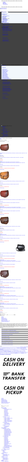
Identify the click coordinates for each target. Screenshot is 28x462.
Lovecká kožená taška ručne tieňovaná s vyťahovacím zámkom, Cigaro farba (9, 165)
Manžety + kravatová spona (7, 421)
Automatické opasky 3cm (7, 430)
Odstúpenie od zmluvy (4, 400)
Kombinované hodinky (6, 135)
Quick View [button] (1, 155)
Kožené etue (6, 437)
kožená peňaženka (9, 349)
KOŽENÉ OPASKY (5, 80)
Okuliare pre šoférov (5, 131)
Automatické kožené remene (8, 432)
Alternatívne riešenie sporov (5, 321)
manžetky (12, 351)
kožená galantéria (5, 349)
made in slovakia (7, 351)
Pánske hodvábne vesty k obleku (5, 338)
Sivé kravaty (5, 410)
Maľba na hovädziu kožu (6, 447)
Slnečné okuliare (5, 130)
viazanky (22, 353)
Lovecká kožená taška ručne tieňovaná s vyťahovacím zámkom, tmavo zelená (9, 238)
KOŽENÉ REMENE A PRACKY (6, 86)
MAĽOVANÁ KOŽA (5, 93)
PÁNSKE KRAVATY (4, 14)
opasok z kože (7, 352)
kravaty (2, 350)
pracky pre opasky (24, 352)
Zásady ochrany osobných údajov (5, 402)
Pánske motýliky (5, 422)
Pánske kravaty (5, 408)
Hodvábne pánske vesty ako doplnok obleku (7, 334)
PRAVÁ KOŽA (4, 67)
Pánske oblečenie (3, 126)
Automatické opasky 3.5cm (7, 431)
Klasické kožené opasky (7, 429)
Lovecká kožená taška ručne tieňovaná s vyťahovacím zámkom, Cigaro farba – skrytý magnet (11, 157)
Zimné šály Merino (5, 129)
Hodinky (2, 133)
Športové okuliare (5, 455)
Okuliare (2, 453)
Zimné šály (4, 128)
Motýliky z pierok (6, 424)
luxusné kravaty (15, 350)
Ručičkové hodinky (5, 457)
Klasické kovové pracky (7, 434)
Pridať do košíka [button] (2, 169)
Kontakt (2, 398)
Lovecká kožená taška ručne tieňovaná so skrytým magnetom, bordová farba (9, 202)
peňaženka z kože (11, 352)
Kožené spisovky (6, 442)
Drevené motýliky (6, 423)
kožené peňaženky (13, 349)
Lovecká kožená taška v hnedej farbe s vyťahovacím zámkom (7, 282)
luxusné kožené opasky (11, 350)
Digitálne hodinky (5, 458)
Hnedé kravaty (6, 415)
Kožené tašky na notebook (7, 443)
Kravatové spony (6, 426)
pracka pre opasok (19, 352)
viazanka (16, 353)
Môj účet (2, 317)
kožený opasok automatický (18, 349)
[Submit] (0, 313)
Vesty (3, 450)
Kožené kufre (6, 444)
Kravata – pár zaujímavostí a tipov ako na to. (7, 340)
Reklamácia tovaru (3, 399)
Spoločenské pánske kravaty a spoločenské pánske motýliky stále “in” (10, 332)
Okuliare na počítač (5, 132)
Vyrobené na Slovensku (5, 354)
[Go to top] (0, 404)
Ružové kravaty (6, 412)
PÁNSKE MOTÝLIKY (5, 32)
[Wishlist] (0, 154)
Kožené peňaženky (6, 441)
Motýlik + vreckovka (7, 419)
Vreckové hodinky (5, 459)
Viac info (1, 161)
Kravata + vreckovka (7, 417)
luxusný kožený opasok (20, 350)
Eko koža (4, 448)
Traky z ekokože (6, 449)
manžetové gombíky (16, 351)
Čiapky (4, 451)
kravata (22, 349)
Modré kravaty (6, 414)
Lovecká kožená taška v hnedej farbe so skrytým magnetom (7, 264)
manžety (20, 351)
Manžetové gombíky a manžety (5, 336)
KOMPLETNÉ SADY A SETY (6, 24)
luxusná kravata (6, 350)
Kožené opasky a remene (6, 428)
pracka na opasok (15, 352)
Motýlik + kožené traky (7, 420)
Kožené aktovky (6, 439)
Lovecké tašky (6, 438)
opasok (22, 351)
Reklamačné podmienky (4, 320)
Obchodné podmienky (4, 319)
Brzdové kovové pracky (7, 433)
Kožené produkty (3, 65)
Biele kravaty (6, 411)
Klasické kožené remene (7, 435)
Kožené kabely (6, 440)
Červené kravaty (6, 413)
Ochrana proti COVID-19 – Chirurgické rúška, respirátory (8, 330)
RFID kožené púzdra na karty (8, 446)
